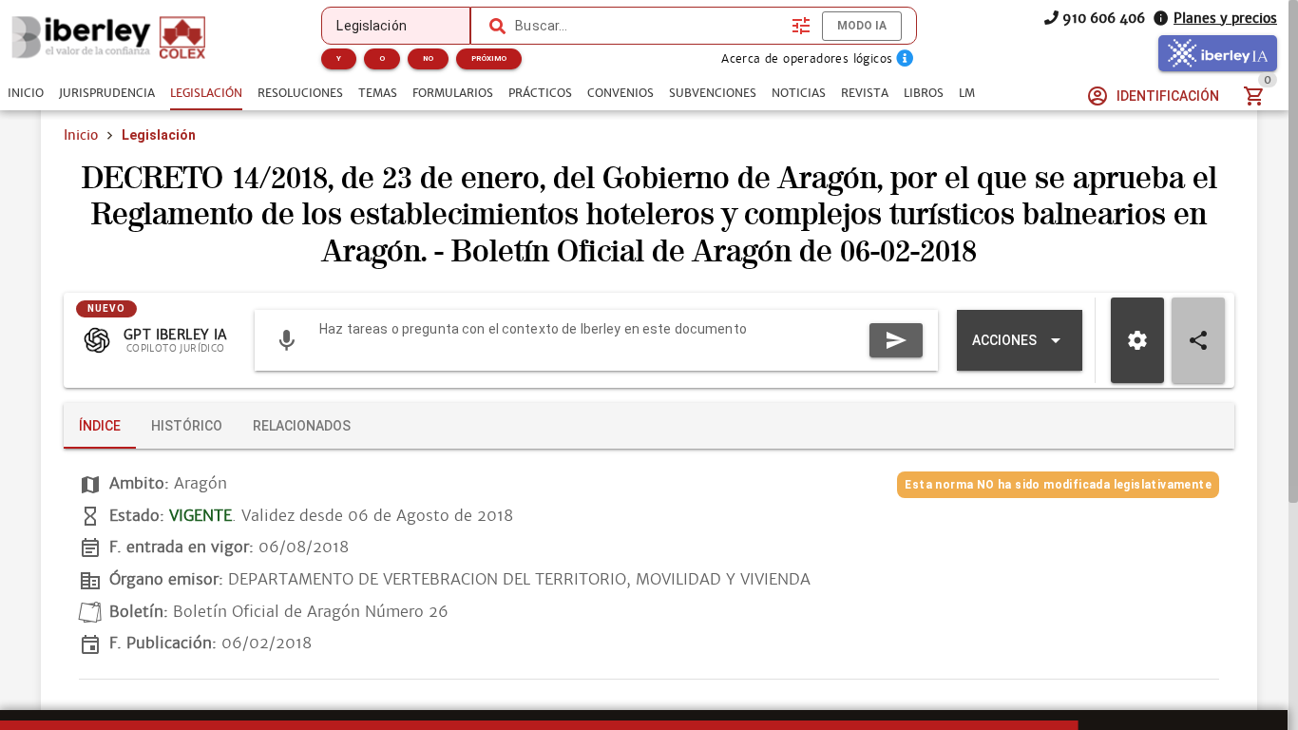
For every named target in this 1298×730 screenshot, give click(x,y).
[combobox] (648, 25)
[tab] (25, 93)
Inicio (81, 135)
